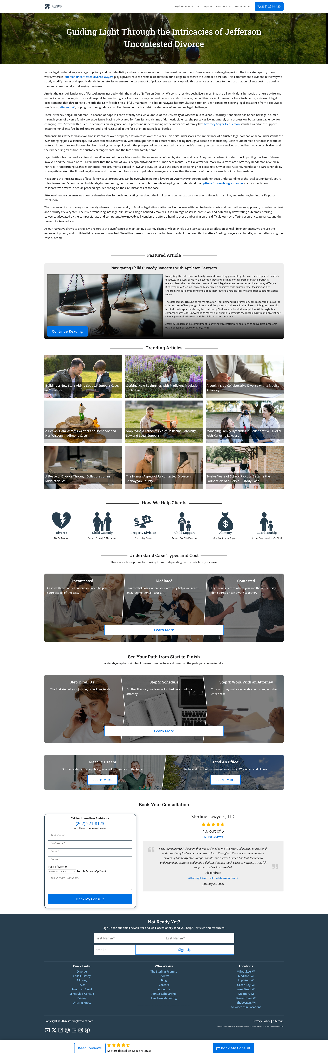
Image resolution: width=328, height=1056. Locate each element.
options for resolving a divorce (222, 183)
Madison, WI (246, 976)
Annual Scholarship (164, 994)
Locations (222, 6)
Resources (241, 6)
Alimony (225, 533)
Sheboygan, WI (246, 1002)
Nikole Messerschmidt (213, 878)
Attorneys (203, 6)
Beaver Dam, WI (246, 998)
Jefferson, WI (67, 107)
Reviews (213, 837)
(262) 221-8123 (269, 6)
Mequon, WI (246, 994)
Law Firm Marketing (164, 998)
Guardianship (267, 533)
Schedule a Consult (82, 994)
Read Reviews (90, 1048)
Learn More (164, 629)
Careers (164, 985)
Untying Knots (82, 1002)
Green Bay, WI (246, 985)
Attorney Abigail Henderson (222, 124)
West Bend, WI (246, 989)
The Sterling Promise (164, 971)
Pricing (81, 998)
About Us (164, 989)
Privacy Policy (261, 1021)
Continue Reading (67, 331)
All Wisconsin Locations (246, 1007)
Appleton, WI (246, 980)
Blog (164, 980)
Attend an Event (82, 989)
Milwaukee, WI (246, 971)
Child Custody (102, 533)
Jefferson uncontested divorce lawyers (88, 77)
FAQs (82, 985)
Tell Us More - (91, 871)
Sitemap (278, 1021)
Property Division (143, 533)
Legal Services (182, 6)
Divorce (61, 533)
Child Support (184, 533)
